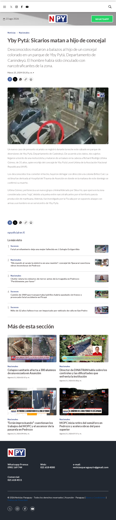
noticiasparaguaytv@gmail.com (90, 466)
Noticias (12, 32)
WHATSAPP (102, 19)
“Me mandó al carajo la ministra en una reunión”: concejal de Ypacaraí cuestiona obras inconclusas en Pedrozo (50, 264)
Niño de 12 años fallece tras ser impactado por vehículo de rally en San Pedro (49, 310)
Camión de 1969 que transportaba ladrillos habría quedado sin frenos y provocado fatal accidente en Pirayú (46, 296)
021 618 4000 (47, 466)
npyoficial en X (16, 232)
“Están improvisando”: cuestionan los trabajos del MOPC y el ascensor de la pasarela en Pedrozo (31, 426)
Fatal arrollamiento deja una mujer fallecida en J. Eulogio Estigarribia (45, 249)
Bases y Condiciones (95, 497)
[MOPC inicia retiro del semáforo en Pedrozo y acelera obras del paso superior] (84, 401)
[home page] (58, 18)
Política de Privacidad (17, 500)
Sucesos (15, 246)
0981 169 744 (18, 466)
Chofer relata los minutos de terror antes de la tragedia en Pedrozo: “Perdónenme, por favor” (45, 280)
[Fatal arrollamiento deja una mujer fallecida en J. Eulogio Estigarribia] (101, 249)
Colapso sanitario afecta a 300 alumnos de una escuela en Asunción (32, 371)
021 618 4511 (15, 478)
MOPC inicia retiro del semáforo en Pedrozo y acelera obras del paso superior (81, 426)
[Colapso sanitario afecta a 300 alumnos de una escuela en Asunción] (32, 348)
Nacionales (24, 32)
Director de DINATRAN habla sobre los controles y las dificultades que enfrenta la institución (83, 373)
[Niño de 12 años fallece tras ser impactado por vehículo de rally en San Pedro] (101, 310)
